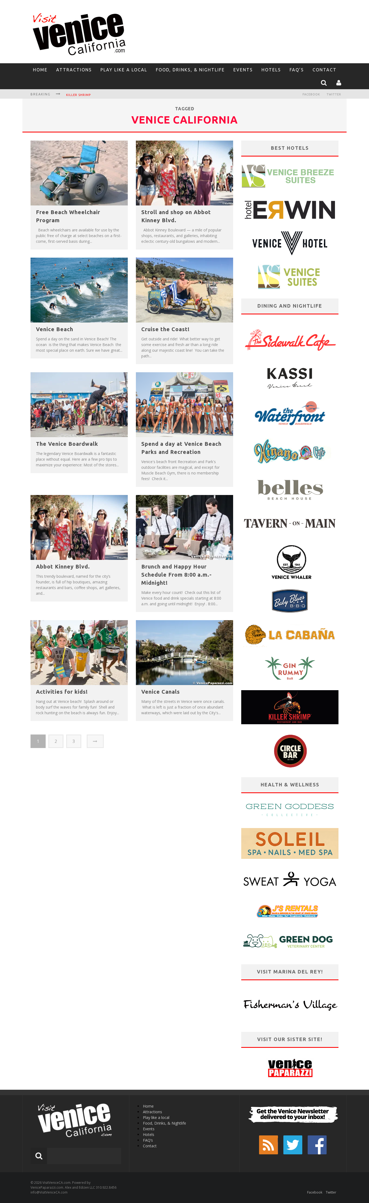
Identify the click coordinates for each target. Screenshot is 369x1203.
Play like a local (123, 69)
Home (40, 69)
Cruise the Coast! (165, 329)
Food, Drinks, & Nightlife (190, 69)
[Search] (324, 82)
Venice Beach (54, 329)
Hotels (271, 69)
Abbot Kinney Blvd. (63, 566)
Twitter (334, 94)
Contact (325, 69)
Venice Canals (160, 692)
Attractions (74, 69)
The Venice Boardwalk (67, 444)
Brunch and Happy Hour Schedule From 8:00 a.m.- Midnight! (176, 574)
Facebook (311, 94)
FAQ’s (297, 69)
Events (243, 69)
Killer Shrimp (78, 95)
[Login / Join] (339, 82)
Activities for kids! (62, 692)
